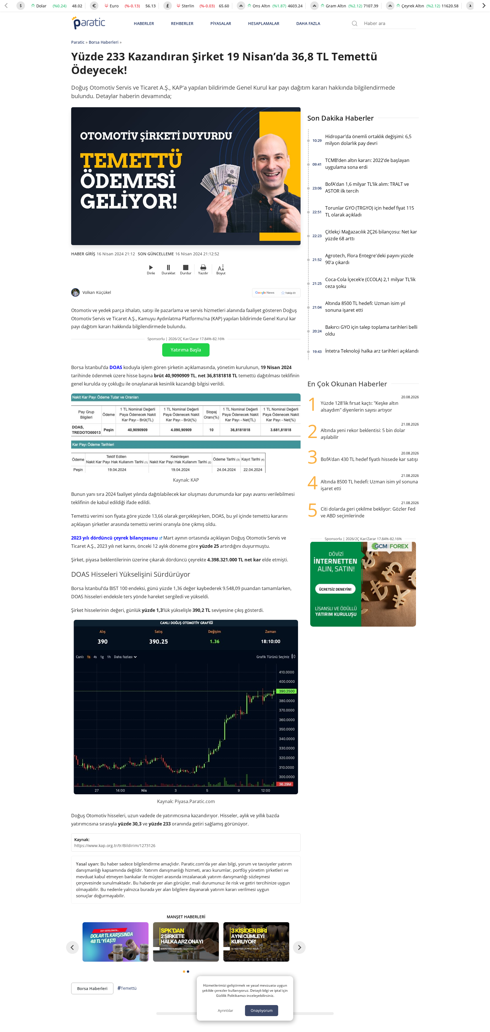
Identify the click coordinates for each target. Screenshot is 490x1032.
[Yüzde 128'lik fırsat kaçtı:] (256, 942)
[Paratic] (88, 23)
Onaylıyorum (262, 1010)
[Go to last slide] (72, 947)
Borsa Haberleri (104, 42)
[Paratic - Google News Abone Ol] (276, 294)
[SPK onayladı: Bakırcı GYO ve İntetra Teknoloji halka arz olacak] (186, 942)
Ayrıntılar (225, 1010)
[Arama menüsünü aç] (354, 23)
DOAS (115, 367)
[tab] (184, 971)
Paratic (78, 42)
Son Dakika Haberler (340, 118)
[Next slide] (483, 5)
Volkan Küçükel (97, 292)
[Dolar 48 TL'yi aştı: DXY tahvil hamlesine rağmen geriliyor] (115, 942)
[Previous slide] (6, 5)
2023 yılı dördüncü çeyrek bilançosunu (114, 538)
